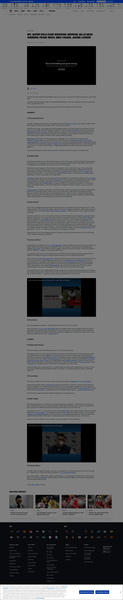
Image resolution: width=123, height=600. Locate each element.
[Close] (120, 592)
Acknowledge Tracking (102, 592)
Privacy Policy (51, 588)
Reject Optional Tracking (86, 592)
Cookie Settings (40, 598)
